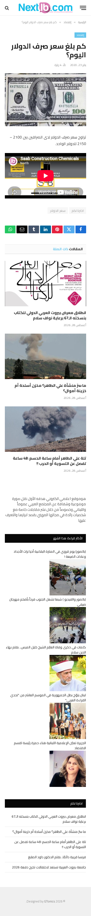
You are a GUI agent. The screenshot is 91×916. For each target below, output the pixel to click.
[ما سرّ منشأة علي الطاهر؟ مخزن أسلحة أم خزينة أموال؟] (45, 356)
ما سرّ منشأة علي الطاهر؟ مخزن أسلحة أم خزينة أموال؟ (50, 388)
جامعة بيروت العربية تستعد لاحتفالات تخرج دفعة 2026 (49, 867)
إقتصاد (80, 35)
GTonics (49, 901)
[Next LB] (46, 8)
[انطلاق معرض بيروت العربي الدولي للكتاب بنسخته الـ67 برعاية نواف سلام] (45, 283)
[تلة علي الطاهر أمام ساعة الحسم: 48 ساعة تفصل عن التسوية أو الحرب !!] (45, 429)
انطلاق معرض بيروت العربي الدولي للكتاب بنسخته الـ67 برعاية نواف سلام (50, 315)
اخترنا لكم (78, 210)
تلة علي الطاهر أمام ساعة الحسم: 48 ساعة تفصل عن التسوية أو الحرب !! (49, 460)
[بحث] (7, 7)
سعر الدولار (57, 210)
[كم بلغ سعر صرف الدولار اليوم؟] (45, 99)
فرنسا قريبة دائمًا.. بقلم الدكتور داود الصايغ (57, 857)
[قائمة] (83, 7)
